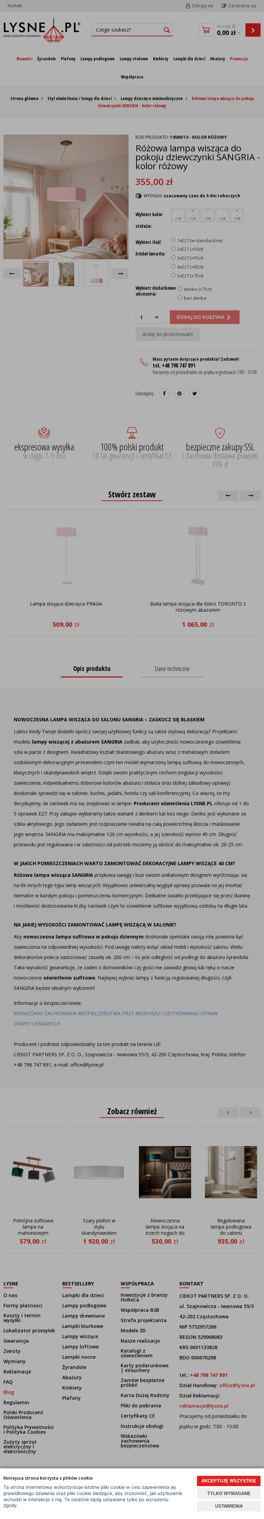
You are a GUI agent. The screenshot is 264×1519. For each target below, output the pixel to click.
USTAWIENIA (229, 1506)
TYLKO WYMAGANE (229, 1493)
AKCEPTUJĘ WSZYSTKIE (228, 1480)
